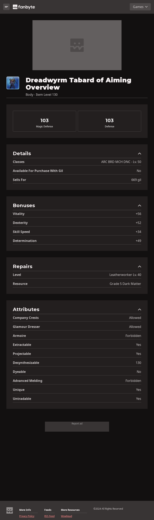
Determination (25, 241)
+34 (138, 232)
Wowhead (66, 516)
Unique (18, 390)
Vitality (18, 214)
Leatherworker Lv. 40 (125, 275)
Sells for (19, 180)
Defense (109, 126)
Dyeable (19, 372)
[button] (77, 154)
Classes (18, 162)
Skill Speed (21, 232)
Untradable (22, 399)
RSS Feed (49, 516)
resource (20, 284)
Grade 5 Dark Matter (125, 284)
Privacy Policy (26, 516)
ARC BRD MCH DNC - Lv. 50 (121, 162)
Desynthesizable (26, 363)
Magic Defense (44, 126)
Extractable (22, 345)
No (139, 171)
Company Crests (26, 318)
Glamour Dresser (26, 327)
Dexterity (20, 223)
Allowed (135, 318)
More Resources (70, 510)
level (17, 275)
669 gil (136, 180)
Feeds (47, 510)
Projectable (22, 354)
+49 (138, 241)
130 (138, 363)
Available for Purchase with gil (38, 171)
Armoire (19, 336)
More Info (25, 510)
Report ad (77, 423)
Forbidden (133, 336)
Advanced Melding (27, 381)
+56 (138, 214)
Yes (138, 345)
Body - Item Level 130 (42, 95)
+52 (138, 223)
